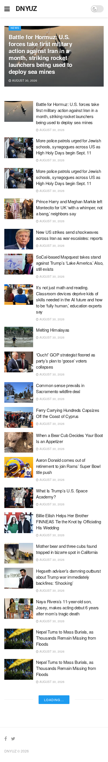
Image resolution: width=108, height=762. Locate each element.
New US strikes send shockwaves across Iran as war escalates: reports (69, 235)
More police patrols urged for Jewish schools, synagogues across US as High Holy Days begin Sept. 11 (68, 146)
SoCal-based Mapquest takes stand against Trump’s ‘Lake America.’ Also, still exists (69, 263)
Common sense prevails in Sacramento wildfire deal (60, 388)
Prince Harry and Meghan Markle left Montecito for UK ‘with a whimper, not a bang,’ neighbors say (69, 207)
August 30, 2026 (24, 81)
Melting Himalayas (52, 330)
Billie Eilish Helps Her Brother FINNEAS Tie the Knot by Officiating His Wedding (68, 521)
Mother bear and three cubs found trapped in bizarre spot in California (67, 549)
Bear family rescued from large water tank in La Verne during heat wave (69, 696)
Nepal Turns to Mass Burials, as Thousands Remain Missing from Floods (66, 638)
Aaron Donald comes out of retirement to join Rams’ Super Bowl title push (68, 466)
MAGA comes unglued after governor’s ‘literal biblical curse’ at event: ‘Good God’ (66, 748)
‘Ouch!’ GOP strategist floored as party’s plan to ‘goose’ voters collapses (65, 361)
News (15, 28)
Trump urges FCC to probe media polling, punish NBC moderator (66, 720)
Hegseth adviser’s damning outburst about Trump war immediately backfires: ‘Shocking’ (68, 577)
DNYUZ (26, 8)
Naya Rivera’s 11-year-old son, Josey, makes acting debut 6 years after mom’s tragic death (67, 607)
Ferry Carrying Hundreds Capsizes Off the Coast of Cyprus (67, 413)
